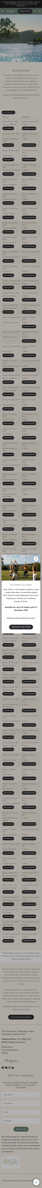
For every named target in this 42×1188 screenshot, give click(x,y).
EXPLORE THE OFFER (21, 627)
